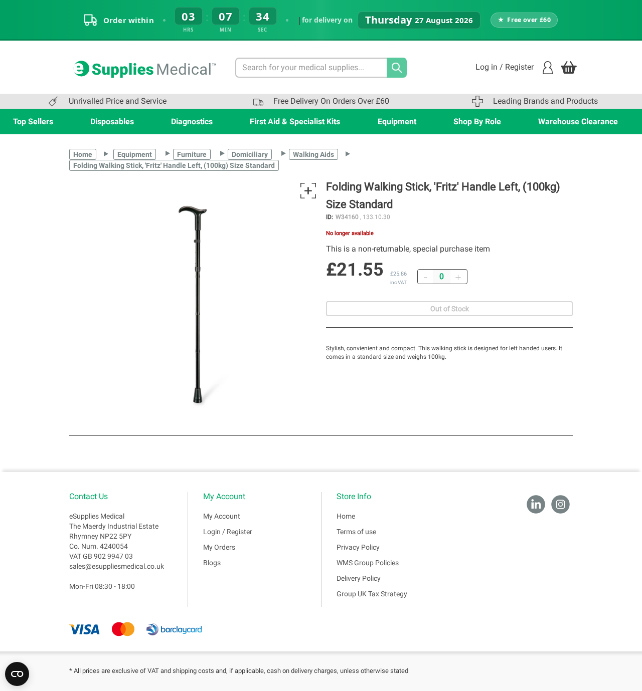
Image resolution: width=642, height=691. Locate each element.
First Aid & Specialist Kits (295, 121)
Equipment (397, 121)
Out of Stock (449, 309)
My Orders (219, 547)
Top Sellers (33, 121)
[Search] (397, 68)
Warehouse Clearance (578, 121)
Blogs (212, 563)
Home (82, 154)
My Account (221, 516)
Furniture (192, 154)
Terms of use (356, 532)
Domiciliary (250, 154)
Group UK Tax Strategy (372, 594)
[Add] (457, 277)
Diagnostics (192, 121)
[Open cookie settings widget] (17, 674)
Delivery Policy (359, 578)
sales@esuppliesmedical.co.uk (116, 566)
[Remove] (425, 277)
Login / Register (227, 532)
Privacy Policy (358, 547)
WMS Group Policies (368, 563)
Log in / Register (504, 67)
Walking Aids (313, 154)
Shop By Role (477, 121)
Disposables (112, 121)
